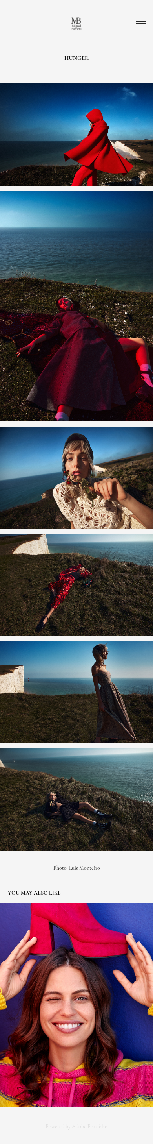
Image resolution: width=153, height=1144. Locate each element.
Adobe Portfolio (89, 1126)
